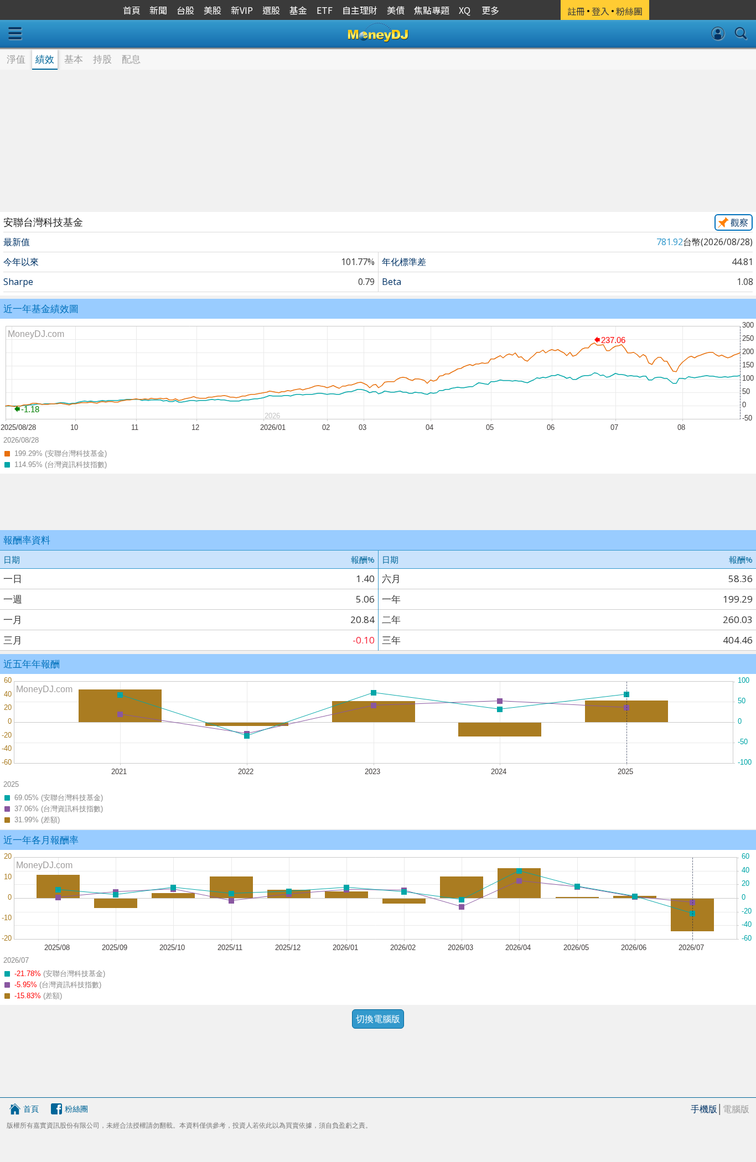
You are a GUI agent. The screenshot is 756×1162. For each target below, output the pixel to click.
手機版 (704, 1109)
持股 (102, 59)
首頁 (31, 1108)
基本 (73, 59)
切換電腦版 (378, 1019)
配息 (131, 59)
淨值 (16, 59)
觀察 (739, 222)
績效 (44, 59)
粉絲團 (76, 1108)
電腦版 (736, 1109)
